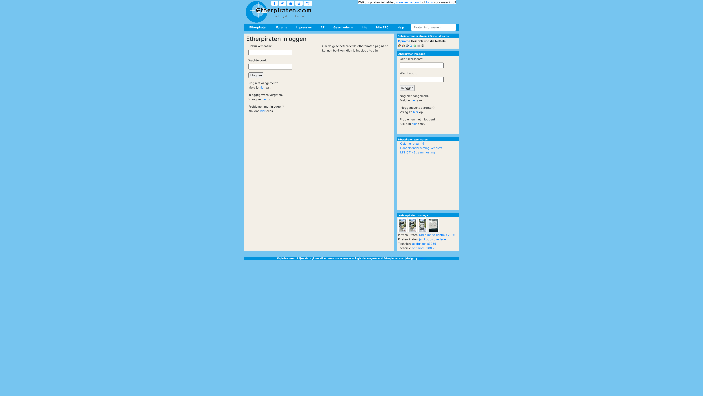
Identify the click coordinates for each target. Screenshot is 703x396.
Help (400, 27)
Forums (281, 27)
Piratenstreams (439, 36)
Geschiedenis (343, 27)
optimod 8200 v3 (424, 248)
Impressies (304, 27)
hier (262, 87)
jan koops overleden (433, 239)
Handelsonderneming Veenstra (421, 148)
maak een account (408, 2)
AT (323, 27)
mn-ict (422, 258)
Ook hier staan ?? (412, 143)
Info (364, 27)
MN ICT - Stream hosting (417, 152)
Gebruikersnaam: (260, 46)
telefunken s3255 (424, 243)
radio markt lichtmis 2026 (437, 235)
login (429, 2)
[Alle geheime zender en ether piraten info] (256, 12)
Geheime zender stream (412, 36)
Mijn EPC (382, 27)
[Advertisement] (389, 13)
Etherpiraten (258, 27)
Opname (404, 41)
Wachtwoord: (257, 60)
